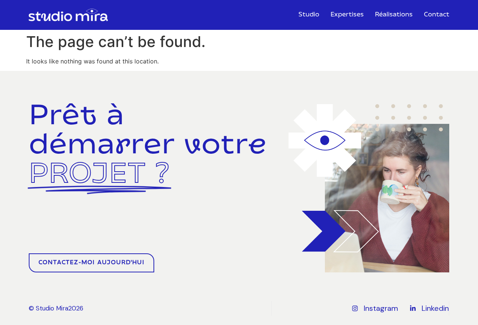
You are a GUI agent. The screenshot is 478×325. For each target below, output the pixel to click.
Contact (436, 15)
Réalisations (394, 15)
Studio (308, 15)
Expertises (347, 15)
